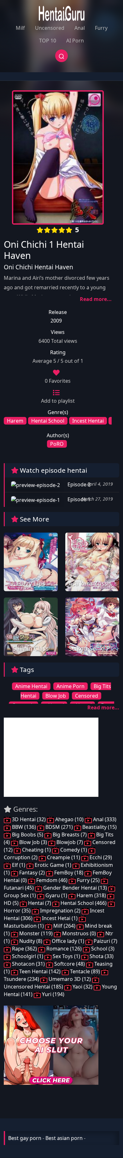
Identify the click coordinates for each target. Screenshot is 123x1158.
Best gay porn (24, 1138)
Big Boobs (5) (27, 834)
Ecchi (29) (100, 857)
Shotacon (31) (28, 963)
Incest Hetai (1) (60, 918)
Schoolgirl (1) (27, 956)
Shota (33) (101, 956)
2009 (56, 320)
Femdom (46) (52, 880)
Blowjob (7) (69, 842)
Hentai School (47, 420)
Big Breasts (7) (69, 834)
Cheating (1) (36, 849)
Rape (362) (24, 948)
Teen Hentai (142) (40, 971)
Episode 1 (78, 499)
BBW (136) (24, 826)
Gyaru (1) (56, 895)
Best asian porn (64, 1138)
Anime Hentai (31, 686)
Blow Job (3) (33, 842)
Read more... (96, 299)
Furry (101, 27)
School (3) (102, 948)
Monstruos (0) (79, 933)
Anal (79, 27)
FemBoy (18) (69, 872)
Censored (86, 695)
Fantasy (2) (32, 872)
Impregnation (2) (60, 910)
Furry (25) (88, 880)
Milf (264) (64, 925)
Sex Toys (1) (66, 956)
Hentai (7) (39, 902)
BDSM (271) (59, 826)
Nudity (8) (31, 940)
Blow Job (55, 695)
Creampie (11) (63, 857)
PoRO (57, 443)
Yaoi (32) (82, 986)
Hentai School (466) (83, 902)
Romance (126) (64, 948)
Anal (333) (104, 819)
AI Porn (75, 40)
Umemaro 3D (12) (69, 979)
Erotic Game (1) (53, 864)
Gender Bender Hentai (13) (75, 887)
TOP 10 (47, 40)
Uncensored (49, 27)
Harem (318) (91, 895)
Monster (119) (36, 933)
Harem (15, 420)
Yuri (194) (52, 994)
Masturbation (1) (24, 925)
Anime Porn (70, 686)
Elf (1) (18, 864)
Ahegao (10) (69, 819)
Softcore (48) (69, 963)
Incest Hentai (88, 420)
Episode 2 (78, 484)
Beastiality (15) (99, 826)
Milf (20, 27)
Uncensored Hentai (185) (34, 986)
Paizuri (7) (104, 940)
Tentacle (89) (85, 971)
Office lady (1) (67, 940)
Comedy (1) (73, 849)
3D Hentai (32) (29, 819)
